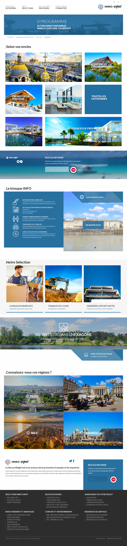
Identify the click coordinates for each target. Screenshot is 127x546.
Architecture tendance (58, 505)
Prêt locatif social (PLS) (17, 527)
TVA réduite (12, 522)
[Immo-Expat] (110, 7)
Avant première (14, 502)
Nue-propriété (13, 525)
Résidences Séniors (94, 517)
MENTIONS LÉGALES (114, 538)
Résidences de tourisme (97, 515)
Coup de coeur (13, 500)
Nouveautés (12, 498)
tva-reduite (47, 37)
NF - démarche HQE (55, 520)
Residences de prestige (57, 507)
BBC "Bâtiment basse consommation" (63, 515)
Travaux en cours (94, 500)
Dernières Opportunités (97, 505)
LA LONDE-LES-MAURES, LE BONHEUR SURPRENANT (93, 226)
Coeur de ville (53, 498)
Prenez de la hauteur (56, 502)
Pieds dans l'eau (54, 500)
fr (118, 2)
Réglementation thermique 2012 (61, 517)
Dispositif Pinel (14, 520)
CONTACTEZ (100, 538)
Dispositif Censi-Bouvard (18, 529)
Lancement (91, 498)
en (114, 2)
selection (39, 37)
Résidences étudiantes (96, 520)
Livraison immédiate (95, 502)
